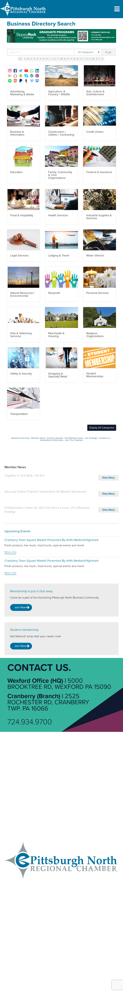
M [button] (61, 59)
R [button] (77, 59)
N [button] (64, 59)
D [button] (34, 59)
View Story (108, 477)
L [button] (58, 59)
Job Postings (91, 438)
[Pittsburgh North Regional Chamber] (23, 16)
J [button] (52, 59)
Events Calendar (55, 438)
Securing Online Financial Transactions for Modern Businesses (45, 492)
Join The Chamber (74, 440)
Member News (38, 438)
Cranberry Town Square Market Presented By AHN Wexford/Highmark (51, 540)
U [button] (86, 59)
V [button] (89, 59)
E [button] (37, 59)
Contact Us (104, 438)
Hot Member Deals (74, 438)
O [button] (68, 59)
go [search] (109, 52)
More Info (10, 552)
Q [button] (74, 59)
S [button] (80, 59)
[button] (101, 428)
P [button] (71, 59)
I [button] (49, 59)
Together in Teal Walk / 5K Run (24, 476)
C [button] (31, 59)
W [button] (93, 59)
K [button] (55, 59)
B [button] (28, 59)
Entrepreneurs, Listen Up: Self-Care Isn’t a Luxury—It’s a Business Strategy (47, 510)
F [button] (40, 59)
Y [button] (99, 59)
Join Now (20, 607)
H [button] (47, 59)
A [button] (25, 59)
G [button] (43, 59)
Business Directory (20, 438)
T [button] (83, 59)
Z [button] (102, 59)
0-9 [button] (20, 59)
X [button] (96, 59)
